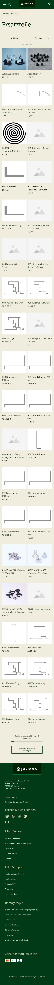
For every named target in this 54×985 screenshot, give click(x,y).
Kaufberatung (10, 879)
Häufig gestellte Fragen (14, 874)
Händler (8, 858)
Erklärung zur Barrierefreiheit (16, 940)
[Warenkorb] (49, 4)
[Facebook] (13, 816)
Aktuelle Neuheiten (12, 838)
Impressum (9, 935)
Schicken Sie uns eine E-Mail (16, 802)
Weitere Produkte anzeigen (27, 749)
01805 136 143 (11, 797)
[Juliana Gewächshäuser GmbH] (27, 3)
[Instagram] (7, 816)
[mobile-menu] (4, 4)
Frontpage (5, 13)
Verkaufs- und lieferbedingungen (18, 915)
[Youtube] (7, 822)
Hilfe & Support (15, 867)
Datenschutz (10, 920)
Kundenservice (11, 894)
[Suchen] (9, 4)
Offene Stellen (11, 853)
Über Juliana (13, 831)
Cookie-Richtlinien (12, 925)
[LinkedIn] (25, 816)
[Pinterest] (19, 816)
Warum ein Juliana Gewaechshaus (18, 843)
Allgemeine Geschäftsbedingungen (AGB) (21, 910)
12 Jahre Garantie (12, 930)
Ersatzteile (9, 889)
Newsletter (9, 848)
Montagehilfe (10, 884)
